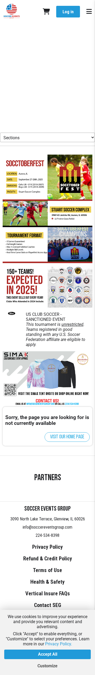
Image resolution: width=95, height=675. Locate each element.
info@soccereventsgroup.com (47, 527)
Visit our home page (67, 437)
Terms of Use (47, 570)
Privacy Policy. (58, 643)
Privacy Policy (47, 547)
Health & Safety (47, 581)
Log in (68, 11)
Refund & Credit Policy (47, 558)
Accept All (47, 654)
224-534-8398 (47, 535)
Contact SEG (47, 605)
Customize (47, 665)
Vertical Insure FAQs (47, 593)
